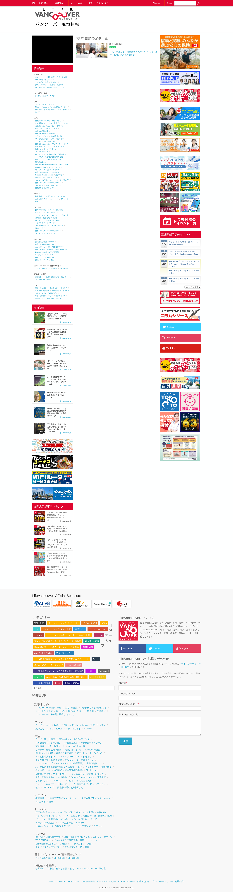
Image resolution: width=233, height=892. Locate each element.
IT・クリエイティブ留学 (44, 255)
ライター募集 (88, 881)
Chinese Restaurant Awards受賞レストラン (51, 107)
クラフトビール (49, 110)
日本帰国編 (63, 268)
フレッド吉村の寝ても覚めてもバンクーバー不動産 (57, 641)
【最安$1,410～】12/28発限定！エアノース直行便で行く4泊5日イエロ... (57, 316)
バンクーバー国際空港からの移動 (47, 220)
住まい (96, 659)
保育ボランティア (41, 260)
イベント (91, 671)
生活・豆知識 (62, 77)
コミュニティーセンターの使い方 (47, 170)
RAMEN (38, 112)
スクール (99, 635)
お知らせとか (43, 3)
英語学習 (60, 85)
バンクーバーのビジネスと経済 (56, 629)
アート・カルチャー (98, 629)
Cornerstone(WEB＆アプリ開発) (47, 252)
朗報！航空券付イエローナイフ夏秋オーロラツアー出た (56, 347)
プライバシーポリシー (190, 664)
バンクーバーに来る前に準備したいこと (49, 87)
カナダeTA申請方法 (42, 225)
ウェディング (40, 177)
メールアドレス (127, 693)
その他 (80, 3)
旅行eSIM (54, 213)
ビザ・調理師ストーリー (44, 296)
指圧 (52, 260)
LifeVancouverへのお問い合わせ (133, 881)
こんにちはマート (50, 128)
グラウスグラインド (42, 215)
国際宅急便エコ (63, 154)
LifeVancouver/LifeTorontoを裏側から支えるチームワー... (57, 395)
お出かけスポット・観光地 (45, 85)
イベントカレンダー (103, 3)
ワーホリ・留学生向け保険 (45, 134)
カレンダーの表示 (192, 287)
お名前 (123, 683)
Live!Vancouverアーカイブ (45, 96)
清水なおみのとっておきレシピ (48, 665)
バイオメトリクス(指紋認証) (45, 154)
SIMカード (64, 199)
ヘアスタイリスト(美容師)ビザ (46, 293)
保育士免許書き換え (42, 172)
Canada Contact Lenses (44, 175)
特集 (90, 3)
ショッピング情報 (41, 82)
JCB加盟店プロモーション (58, 123)
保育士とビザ (60, 296)
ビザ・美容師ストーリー (60, 291)
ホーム (52, 881)
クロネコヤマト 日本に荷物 (54, 146)
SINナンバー (63, 165)
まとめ (57, 683)
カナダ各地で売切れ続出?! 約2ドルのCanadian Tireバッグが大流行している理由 (57, 528)
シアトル (54, 233)
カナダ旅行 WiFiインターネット (46, 199)
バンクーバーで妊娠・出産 (45, 77)
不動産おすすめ (72, 683)
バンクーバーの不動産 (43, 280)
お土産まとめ (40, 126)
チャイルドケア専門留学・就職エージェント (51, 250)
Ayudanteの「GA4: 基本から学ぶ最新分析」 (66, 677)
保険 (36, 159)
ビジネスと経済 (90, 623)
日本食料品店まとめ (42, 144)
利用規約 (125, 667)
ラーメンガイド (41, 104)
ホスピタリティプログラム (45, 257)
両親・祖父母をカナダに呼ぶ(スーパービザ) (51, 288)
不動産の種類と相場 (51, 277)
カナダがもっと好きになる (45, 80)
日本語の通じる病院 (42, 121)
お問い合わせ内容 (129, 704)
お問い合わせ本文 (129, 714)
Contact (169, 3)
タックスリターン (50, 149)
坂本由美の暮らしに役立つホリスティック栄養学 (56, 647)
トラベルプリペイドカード (45, 223)
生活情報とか (59, 3)
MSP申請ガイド (41, 123)
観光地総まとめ (41, 162)
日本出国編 (53, 268)
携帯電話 (38, 196)
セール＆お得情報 (42, 683)
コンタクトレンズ (41, 152)
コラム (104, 623)
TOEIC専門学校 (58, 247)
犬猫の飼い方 (57, 121)
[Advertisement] (152, 17)
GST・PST (55, 185)
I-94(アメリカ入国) (42, 213)
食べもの (54, 82)
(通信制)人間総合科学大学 (44, 242)
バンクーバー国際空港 (60, 215)
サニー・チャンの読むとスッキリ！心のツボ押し (68, 635)
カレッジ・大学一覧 (42, 247)
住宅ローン (65, 277)
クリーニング (52, 177)
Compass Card (40, 167)
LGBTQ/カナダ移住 (42, 291)
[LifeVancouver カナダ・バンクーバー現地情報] (33, 2)
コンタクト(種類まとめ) (43, 180)
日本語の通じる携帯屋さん (45, 188)
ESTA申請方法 (40, 210)
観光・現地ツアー (64, 653)
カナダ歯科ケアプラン (55, 126)
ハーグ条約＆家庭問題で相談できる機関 (49, 157)
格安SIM (38, 149)
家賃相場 (38, 128)
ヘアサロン (39, 185)
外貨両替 (58, 175)
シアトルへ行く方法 (55, 210)
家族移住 (50, 298)
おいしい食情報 (74, 665)
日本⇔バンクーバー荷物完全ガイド (48, 183)
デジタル (38, 635)
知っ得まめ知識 (92, 641)
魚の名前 (38, 110)
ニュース (113, 47)
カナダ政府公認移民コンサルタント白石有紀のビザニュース (61, 659)
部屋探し (38, 277)
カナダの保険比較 (41, 131)
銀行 (47, 185)
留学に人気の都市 (57, 139)
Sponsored (104, 671)
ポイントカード (54, 167)
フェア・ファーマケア (60, 144)
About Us (156, 3)
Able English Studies (43, 653)
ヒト (72, 3)
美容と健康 (88, 647)
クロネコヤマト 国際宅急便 (51, 159)
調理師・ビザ (40, 298)
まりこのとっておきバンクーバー (63, 623)
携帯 (36, 202)
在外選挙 (38, 146)
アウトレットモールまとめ (45, 141)
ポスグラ (59, 298)
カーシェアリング (41, 233)
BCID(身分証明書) (41, 139)
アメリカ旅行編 (57, 225)
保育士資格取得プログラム (45, 244)
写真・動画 (39, 623)
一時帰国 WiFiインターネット (55, 196)
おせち (51, 104)
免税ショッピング (41, 136)
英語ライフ (80, 629)
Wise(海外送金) (56, 136)
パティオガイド (63, 110)
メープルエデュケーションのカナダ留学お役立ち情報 (58, 671)
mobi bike (55, 172)
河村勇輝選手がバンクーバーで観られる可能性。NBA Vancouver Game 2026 (57, 569)
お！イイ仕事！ (97, 677)
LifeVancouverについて (68, 881)
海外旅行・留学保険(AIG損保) (46, 165)
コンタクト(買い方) (62, 180)
